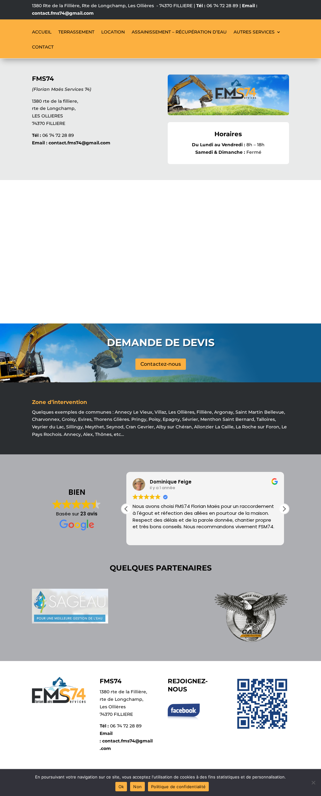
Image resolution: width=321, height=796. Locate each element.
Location (113, 32)
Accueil (41, 32)
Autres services (254, 32)
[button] (284, 509)
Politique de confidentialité (178, 786)
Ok (121, 786)
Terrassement (76, 32)
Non (137, 786)
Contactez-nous (160, 364)
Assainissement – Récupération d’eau (179, 32)
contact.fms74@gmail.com (63, 13)
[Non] (313, 782)
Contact (43, 47)
